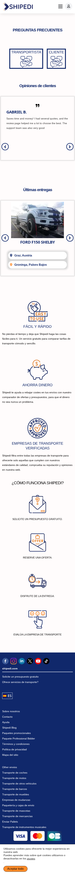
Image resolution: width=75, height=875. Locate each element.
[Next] (70, 146)
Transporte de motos (14, 778)
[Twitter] (30, 661)
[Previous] (5, 146)
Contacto (7, 716)
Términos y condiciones (15, 744)
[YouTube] (38, 661)
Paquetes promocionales (16, 733)
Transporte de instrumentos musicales (24, 827)
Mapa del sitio (10, 754)
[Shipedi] (18, 7)
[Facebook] (5, 661)
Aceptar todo (15, 868)
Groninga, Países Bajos (30, 264)
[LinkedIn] (22, 661)
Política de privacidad (14, 749)
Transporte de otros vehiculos (19, 783)
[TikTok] (46, 661)
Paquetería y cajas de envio (18, 805)
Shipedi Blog (9, 727)
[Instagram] (13, 661)
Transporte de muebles (15, 794)
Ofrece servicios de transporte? (20, 682)
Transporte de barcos (14, 789)
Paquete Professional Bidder (18, 738)
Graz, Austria (23, 255)
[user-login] (68, 6)
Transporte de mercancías (17, 816)
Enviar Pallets (10, 821)
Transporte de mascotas (16, 810)
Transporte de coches (14, 772)
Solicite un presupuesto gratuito (20, 676)
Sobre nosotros (11, 711)
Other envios (9, 767)
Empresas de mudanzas (16, 799)
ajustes (31, 858)
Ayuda (5, 722)
